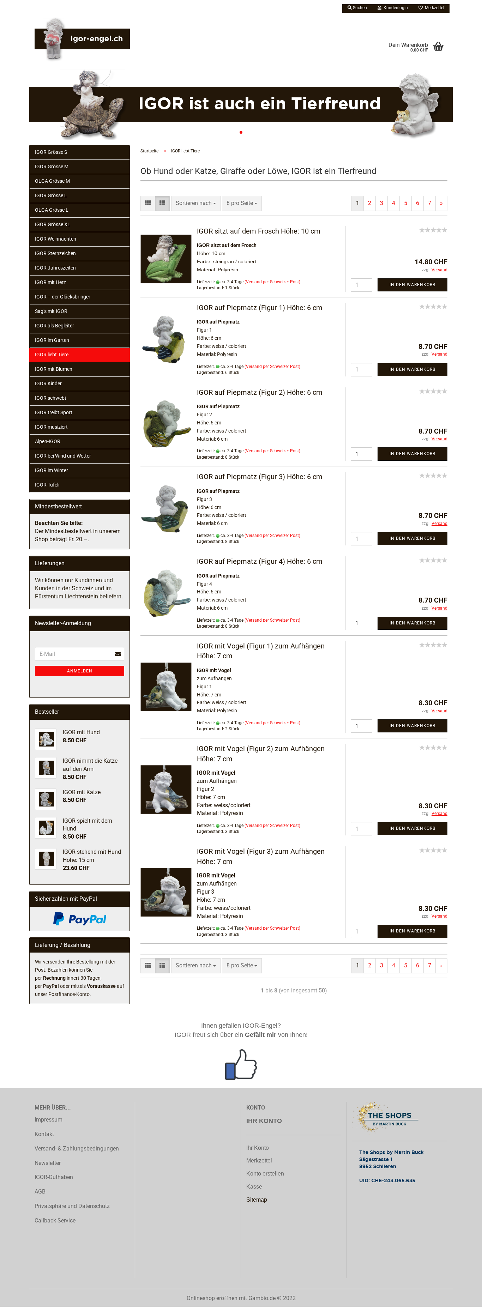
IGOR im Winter (51, 470)
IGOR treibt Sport (53, 412)
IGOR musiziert (51, 427)
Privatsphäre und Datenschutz (72, 1206)
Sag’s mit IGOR (51, 311)
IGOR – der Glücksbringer (62, 297)
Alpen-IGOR (47, 441)
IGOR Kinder (48, 383)
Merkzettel (433, 7)
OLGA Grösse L (51, 210)
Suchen (359, 7)
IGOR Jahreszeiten (55, 268)
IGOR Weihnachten (55, 239)
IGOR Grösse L (51, 195)
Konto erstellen (265, 1174)
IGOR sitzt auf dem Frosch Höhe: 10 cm (258, 231)
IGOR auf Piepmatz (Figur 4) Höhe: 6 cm (260, 561)
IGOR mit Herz (50, 282)
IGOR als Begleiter (54, 325)
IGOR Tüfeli (47, 485)
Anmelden (79, 671)
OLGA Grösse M (52, 181)
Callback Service (55, 1220)
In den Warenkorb (412, 284)
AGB (40, 1191)
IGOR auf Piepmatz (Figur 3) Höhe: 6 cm (260, 476)
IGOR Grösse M (51, 166)
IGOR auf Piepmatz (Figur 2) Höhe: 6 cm (260, 392)
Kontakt (44, 1134)
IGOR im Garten (52, 340)
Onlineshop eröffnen (212, 1298)
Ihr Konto (257, 1148)
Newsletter (48, 1163)
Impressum (48, 1119)
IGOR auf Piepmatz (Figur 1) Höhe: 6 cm (260, 307)
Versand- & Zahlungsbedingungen (77, 1148)
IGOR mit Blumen (53, 369)
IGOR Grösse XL (52, 224)
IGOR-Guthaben (54, 1177)
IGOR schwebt (50, 398)
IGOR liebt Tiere (51, 354)
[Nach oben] (462, 1309)
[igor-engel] (82, 41)
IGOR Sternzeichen (55, 253)
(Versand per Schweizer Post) (272, 281)
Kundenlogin (394, 7)
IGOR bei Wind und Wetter (63, 456)
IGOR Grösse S (51, 152)
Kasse (254, 1187)
